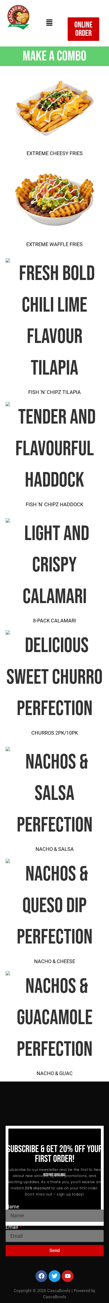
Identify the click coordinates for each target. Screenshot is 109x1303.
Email (12, 1227)
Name (12, 1206)
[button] (49, 23)
